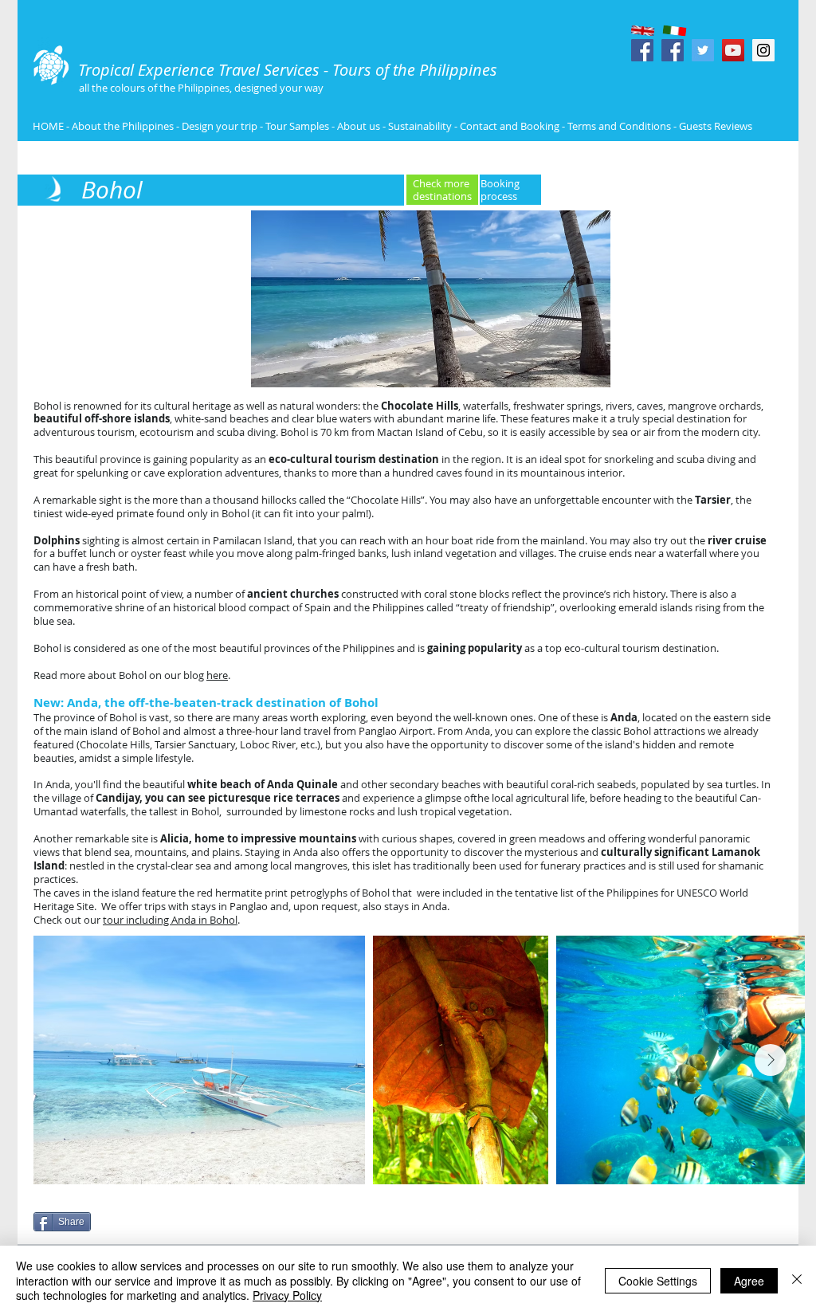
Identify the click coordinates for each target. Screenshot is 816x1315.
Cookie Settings (657, 1281)
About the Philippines (123, 126)
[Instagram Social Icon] (763, 50)
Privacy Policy (287, 1295)
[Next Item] (771, 1060)
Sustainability (420, 126)
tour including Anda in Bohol (170, 920)
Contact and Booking (509, 126)
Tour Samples (297, 126)
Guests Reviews (714, 126)
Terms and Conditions (620, 126)
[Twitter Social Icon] (703, 50)
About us (358, 126)
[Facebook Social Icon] (642, 50)
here (217, 675)
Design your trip (219, 126)
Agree (749, 1281)
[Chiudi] (796, 1280)
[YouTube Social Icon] (733, 50)
